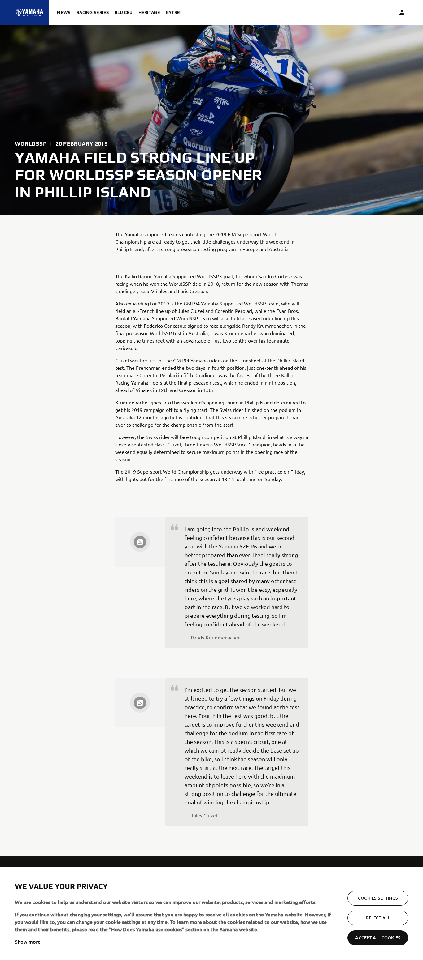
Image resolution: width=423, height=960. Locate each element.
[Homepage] (29, 12)
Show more (28, 941)
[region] (211, 913)
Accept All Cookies (377, 938)
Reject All (378, 918)
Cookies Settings (378, 898)
